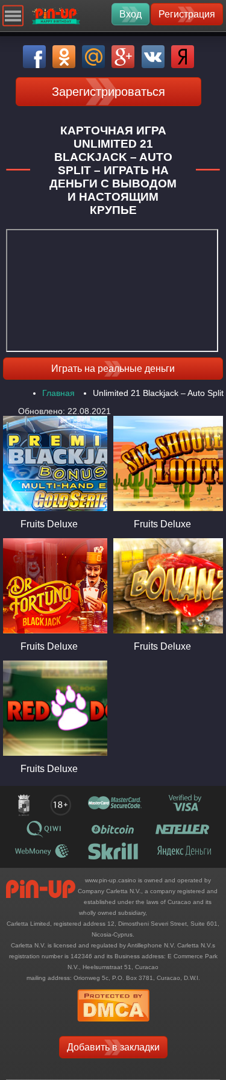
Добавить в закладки (113, 1047)
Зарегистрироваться (108, 91)
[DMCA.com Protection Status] (113, 1025)
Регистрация (187, 14)
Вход (130, 14)
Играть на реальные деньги (113, 368)
